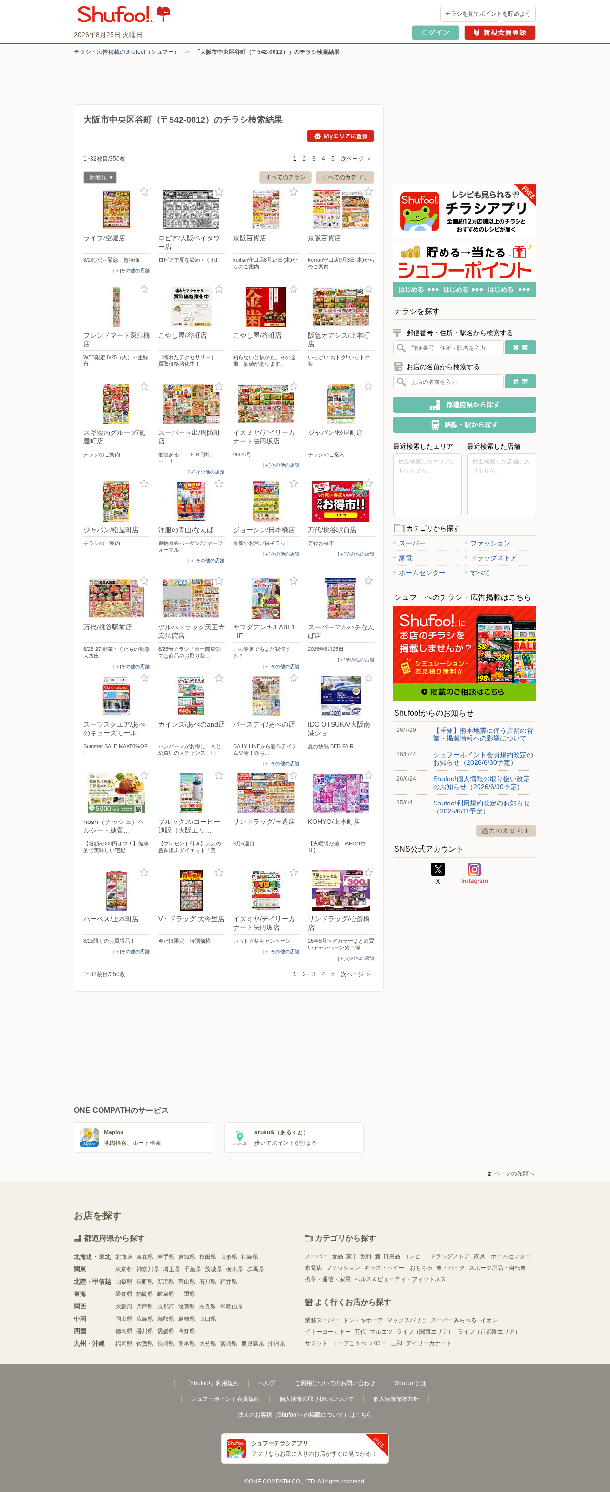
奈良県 (207, 1306)
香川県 (144, 1331)
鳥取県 (165, 1319)
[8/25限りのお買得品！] (116, 890)
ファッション (490, 543)
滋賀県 (186, 1306)
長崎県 (165, 1343)
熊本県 (186, 1343)
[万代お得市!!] (341, 501)
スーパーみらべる (454, 1320)
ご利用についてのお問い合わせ (335, 1383)
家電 (405, 558)
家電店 (313, 1268)
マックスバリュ (407, 1320)
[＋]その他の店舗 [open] (131, 270)
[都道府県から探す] (464, 405)
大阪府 (123, 1306)
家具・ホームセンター (502, 1256)
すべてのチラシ (285, 177)
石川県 (207, 1281)
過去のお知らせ (506, 831)
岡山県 (123, 1319)
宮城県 (186, 1257)
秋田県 (207, 1257)
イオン (489, 1320)
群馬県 (255, 1269)
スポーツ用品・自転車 (497, 1268)
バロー (378, 1343)
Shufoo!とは (410, 1383)
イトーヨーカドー (328, 1331)
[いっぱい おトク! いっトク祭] (341, 307)
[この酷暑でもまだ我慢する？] (266, 598)
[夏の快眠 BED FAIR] (341, 696)
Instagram (474, 874)
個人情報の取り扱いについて (316, 1399)
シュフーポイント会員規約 (225, 1399)
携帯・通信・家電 (328, 1279)
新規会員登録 (500, 32)
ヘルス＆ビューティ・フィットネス (400, 1279)
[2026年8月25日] (341, 598)
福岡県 (123, 1343)
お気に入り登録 (144, 192)
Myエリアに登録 (340, 136)
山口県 (207, 1319)
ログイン (435, 32)
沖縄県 (276, 1343)
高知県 (186, 1331)
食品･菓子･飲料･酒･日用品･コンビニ (379, 1256)
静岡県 (144, 1294)
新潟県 (165, 1281)
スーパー (412, 543)
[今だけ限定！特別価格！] (191, 890)
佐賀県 (144, 1343)
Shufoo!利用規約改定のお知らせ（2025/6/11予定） (481, 806)
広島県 (144, 1319)
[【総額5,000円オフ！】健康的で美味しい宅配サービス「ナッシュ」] (116, 793)
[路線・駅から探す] (464, 425)
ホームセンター (422, 572)
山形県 (228, 1257)
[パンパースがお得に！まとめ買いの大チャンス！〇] (191, 696)
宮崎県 (228, 1343)
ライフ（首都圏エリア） (489, 1331)
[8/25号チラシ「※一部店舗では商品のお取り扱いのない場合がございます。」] (191, 598)
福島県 (249, 1257)
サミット (316, 1343)
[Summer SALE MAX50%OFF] (116, 696)
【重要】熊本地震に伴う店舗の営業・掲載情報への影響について (483, 734)
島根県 (186, 1319)
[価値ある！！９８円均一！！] (191, 404)
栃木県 (234, 1269)
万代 (360, 1331)
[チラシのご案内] (116, 404)
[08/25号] (266, 404)
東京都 (123, 1269)
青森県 (144, 1257)
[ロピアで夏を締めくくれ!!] (191, 209)
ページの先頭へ (511, 1173)
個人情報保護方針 (396, 1399)
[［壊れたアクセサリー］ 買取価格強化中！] (191, 307)
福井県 (228, 1281)
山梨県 (123, 1281)
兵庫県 (144, 1306)
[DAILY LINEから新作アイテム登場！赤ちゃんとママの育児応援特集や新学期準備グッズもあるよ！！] (266, 696)
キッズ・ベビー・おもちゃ (398, 1268)
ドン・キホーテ (363, 1320)
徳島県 (123, 1331)
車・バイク (451, 1268)
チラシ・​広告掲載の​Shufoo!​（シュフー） (127, 52)
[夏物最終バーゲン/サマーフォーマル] (191, 501)
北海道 (123, 1257)
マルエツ (381, 1331)
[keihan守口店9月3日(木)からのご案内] (341, 209)
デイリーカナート (429, 1343)
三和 (396, 1343)
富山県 (186, 1281)
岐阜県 (165, 1294)
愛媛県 (165, 1331)
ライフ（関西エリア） (425, 1331)
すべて (480, 572)
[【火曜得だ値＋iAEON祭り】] (341, 793)
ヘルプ (266, 1383)
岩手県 (165, 1257)
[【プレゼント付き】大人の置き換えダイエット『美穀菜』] (191, 793)
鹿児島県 (252, 1343)
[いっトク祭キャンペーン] (266, 890)
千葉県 (192, 1269)
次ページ (356, 158)
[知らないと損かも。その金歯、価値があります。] (266, 307)
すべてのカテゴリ (345, 177)
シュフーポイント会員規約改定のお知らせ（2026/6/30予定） (483, 758)
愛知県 (123, 1294)
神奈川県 (147, 1269)
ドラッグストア (493, 558)
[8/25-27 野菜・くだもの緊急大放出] (116, 598)
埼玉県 (171, 1269)
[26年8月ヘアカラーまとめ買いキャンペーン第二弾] (341, 890)
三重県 (186, 1294)
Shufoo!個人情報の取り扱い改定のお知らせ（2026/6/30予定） (481, 782)
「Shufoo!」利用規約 (211, 1383)
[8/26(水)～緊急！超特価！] (116, 209)
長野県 (144, 1281)
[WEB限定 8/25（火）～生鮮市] (116, 307)
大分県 (207, 1343)
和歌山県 (231, 1306)
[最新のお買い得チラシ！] (266, 501)
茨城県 (213, 1269)
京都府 (165, 1306)
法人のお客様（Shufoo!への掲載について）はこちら (305, 1414)
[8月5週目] (266, 793)
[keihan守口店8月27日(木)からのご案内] (266, 209)
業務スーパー (322, 1320)
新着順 (95, 178)
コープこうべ (349, 1343)
